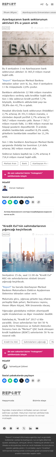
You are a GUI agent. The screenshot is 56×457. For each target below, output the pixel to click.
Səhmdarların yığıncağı (35, 342)
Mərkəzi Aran (10, 163)
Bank (24, 163)
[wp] (10, 202)
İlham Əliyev (10, 12)
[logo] (9, 4)
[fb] (4, 202)
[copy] (38, 202)
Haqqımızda (8, 400)
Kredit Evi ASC (11, 342)
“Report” (6, 80)
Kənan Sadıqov (16, 188)
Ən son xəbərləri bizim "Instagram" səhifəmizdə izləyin (25, 174)
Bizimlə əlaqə (39, 400)
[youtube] (37, 428)
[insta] (11, 428)
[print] (33, 202)
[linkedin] (27, 202)
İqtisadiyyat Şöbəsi (18, 366)
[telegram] (16, 202)
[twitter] (21, 202)
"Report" (6, 287)
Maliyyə (6, 28)
